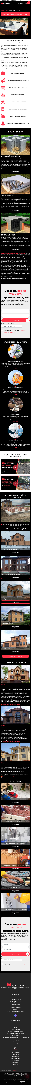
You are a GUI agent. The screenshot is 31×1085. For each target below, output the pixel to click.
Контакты (15, 1042)
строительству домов (6, 45)
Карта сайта (15, 1044)
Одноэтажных (15, 1052)
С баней (15, 1064)
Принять (23, 1082)
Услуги (6, 10)
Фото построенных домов (15, 1031)
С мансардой (15, 1062)
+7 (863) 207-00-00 (22, 3)
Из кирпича (15, 1056)
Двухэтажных (15, 1054)
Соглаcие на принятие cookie (15, 1033)
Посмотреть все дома (15, 656)
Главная (2, 10)
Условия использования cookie (12, 1082)
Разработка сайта (6, 1070)
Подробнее (15, 171)
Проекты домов (15, 1029)
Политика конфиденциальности (15, 1040)
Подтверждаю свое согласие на (14, 331)
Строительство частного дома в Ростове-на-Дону (13, 253)
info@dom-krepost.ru (15, 1007)
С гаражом (15, 1060)
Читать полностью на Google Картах (11, 741)
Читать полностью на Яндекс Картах (11, 704)
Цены (15, 1027)
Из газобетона (15, 1058)
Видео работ (15, 1035)
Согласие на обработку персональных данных (15, 1037)
